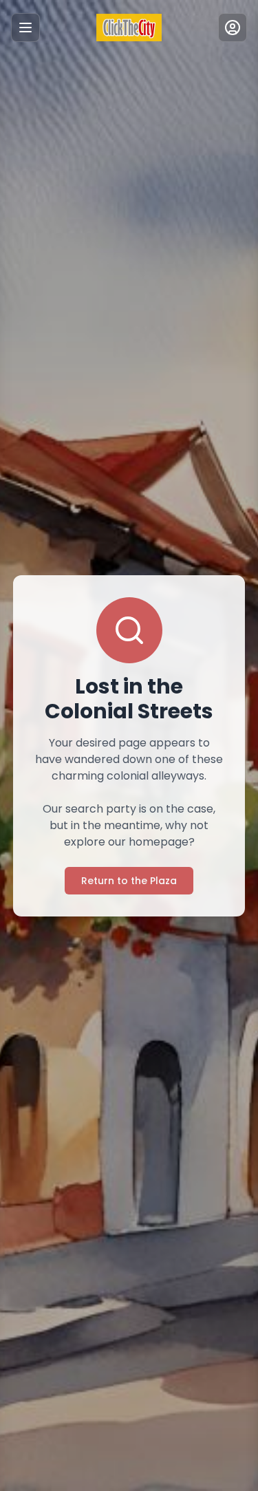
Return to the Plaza (129, 881)
